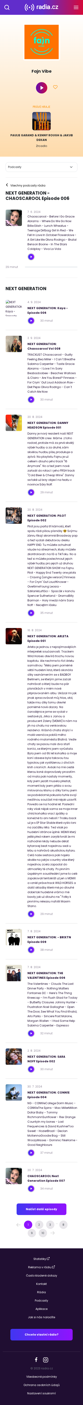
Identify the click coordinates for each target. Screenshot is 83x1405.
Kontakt (41, 1284)
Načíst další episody (41, 1209)
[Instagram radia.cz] (45, 1359)
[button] (18, 1225)
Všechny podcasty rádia (25, 185)
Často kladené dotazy (41, 1276)
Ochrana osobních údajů (42, 1385)
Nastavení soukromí (41, 1393)
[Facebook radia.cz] (36, 1359)
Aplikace (41, 1309)
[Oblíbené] (55, 87)
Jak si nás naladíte (41, 1317)
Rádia (41, 1292)
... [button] (57, 1223)
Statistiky (39, 1259)
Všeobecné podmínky (41, 1377)
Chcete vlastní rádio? (42, 1335)
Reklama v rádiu (39, 1267)
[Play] (41, 87)
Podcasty (41, 1300)
